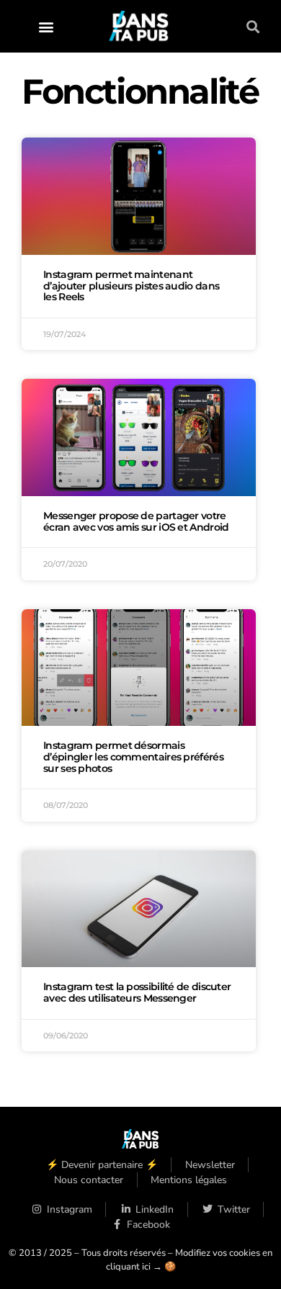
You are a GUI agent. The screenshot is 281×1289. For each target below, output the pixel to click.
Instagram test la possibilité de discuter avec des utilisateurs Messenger (137, 992)
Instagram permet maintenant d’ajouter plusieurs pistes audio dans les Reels (131, 286)
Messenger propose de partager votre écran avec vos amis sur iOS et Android (135, 521)
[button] (46, 26)
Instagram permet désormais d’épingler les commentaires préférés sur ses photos (133, 757)
